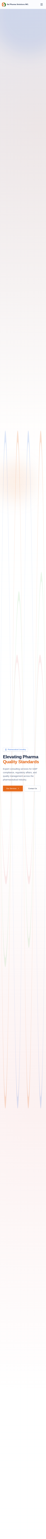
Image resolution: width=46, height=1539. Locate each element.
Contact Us (32, 788)
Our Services (11, 788)
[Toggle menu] (41, 4)
